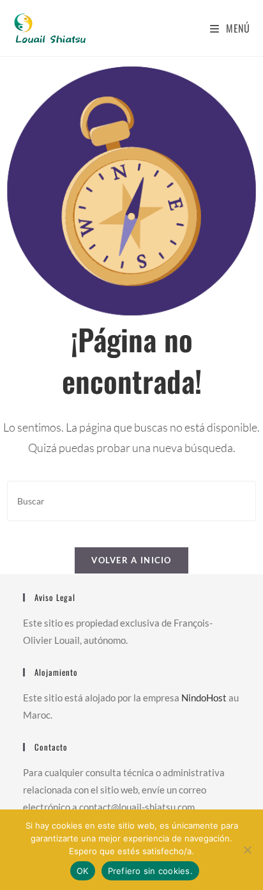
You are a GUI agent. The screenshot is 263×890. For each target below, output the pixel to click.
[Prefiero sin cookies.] (247, 849)
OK (83, 871)
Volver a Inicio (131, 560)
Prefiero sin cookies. (150, 871)
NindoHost (204, 697)
